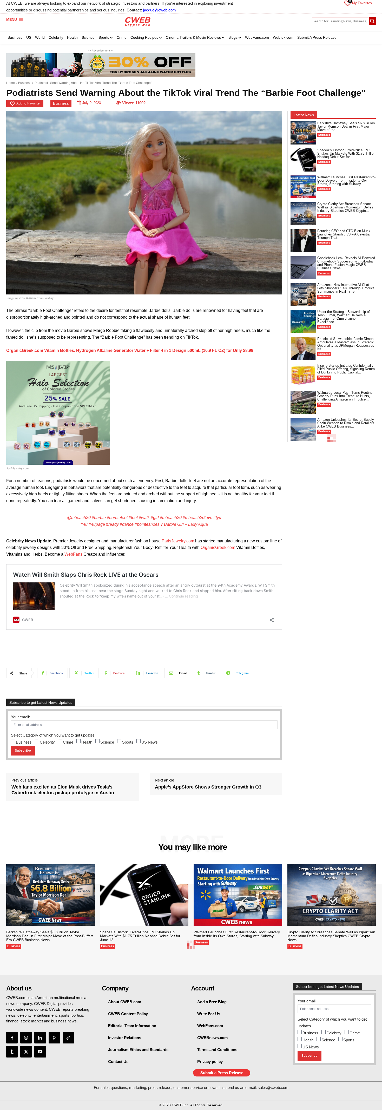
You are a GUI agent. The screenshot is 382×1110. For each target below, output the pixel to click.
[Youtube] (40, 1052)
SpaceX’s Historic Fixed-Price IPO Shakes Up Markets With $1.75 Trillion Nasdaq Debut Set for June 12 (140, 936)
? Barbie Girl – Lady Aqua (184, 524)
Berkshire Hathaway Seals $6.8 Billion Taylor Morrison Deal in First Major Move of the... (346, 126)
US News (149, 742)
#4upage (97, 524)
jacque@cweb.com (159, 10)
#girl (155, 517)
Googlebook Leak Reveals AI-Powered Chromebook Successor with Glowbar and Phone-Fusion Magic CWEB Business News (346, 263)
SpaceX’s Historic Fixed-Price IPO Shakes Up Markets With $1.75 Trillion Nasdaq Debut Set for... (346, 153)
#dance (127, 524)
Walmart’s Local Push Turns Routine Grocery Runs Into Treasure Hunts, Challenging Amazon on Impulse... (344, 396)
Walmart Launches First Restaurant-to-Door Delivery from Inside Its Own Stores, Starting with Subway (346, 180)
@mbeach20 (79, 517)
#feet (133, 517)
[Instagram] (26, 1037)
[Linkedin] (40, 1037)
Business (24, 83)
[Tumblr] (12, 1052)
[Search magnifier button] (372, 21)
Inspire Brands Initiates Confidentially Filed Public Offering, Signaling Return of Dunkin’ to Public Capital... (346, 369)
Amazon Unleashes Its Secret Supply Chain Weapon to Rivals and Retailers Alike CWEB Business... (345, 423)
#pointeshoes (147, 524)
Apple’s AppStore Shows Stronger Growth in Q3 (208, 787)
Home (10, 83)
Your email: (20, 717)
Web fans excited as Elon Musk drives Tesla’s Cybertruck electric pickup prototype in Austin (62, 789)
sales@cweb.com (273, 1087)
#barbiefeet (117, 517)
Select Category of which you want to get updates (53, 735)
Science (107, 742)
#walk (144, 517)
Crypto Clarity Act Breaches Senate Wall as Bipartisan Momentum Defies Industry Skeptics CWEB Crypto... (345, 207)
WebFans (73, 554)
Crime (68, 742)
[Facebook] (12, 1037)
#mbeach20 (171, 517)
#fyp (217, 517)
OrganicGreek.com (218, 547)
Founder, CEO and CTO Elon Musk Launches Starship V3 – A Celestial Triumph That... (343, 234)
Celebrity (47, 742)
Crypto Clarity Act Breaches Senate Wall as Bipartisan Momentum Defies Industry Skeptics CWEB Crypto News (331, 936)
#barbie (99, 517)
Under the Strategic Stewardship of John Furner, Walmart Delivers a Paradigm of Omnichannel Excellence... (343, 317)
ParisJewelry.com (178, 541)
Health (86, 742)
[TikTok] (68, 1037)
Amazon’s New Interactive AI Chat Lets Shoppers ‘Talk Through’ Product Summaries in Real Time (345, 288)
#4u (84, 524)
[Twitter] (26, 1052)
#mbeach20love (197, 517)
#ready (112, 524)
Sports (127, 742)
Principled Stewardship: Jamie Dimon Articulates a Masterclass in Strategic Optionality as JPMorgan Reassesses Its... (345, 344)
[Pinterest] (54, 1037)
